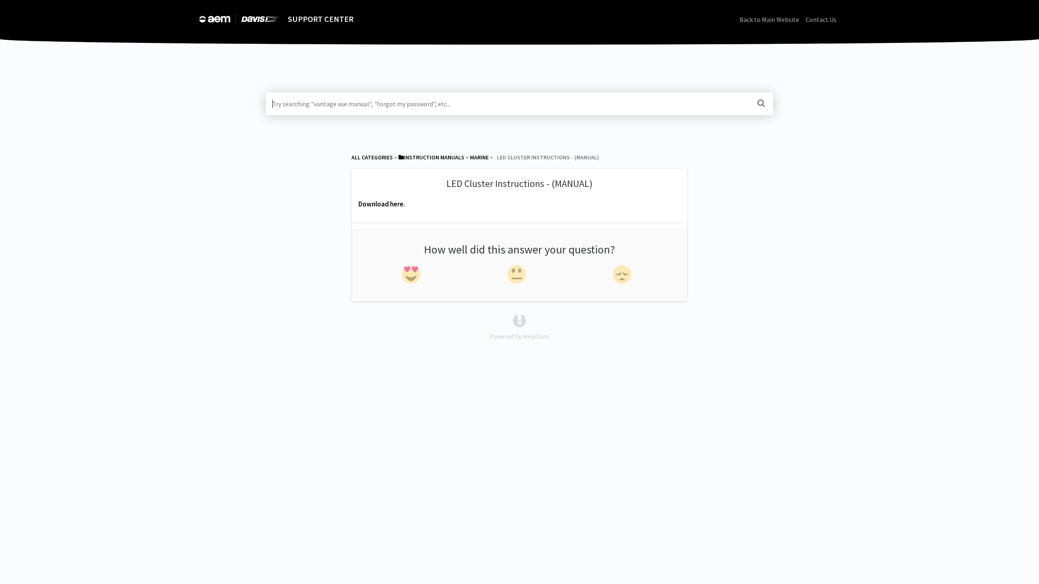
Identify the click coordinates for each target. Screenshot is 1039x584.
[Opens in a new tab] (519, 320)
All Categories (372, 157)
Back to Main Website (769, 19)
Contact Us (821, 19)
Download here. (381, 204)
